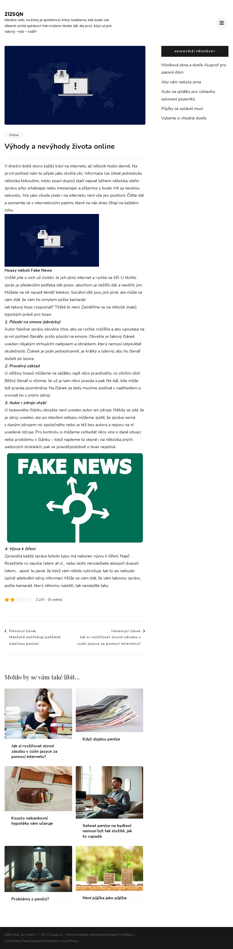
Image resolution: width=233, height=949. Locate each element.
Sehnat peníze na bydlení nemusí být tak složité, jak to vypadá (107, 831)
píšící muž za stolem (20, 934)
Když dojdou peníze (101, 739)
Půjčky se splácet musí (182, 108)
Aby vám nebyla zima (181, 82)
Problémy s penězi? (30, 899)
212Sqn (14, 14)
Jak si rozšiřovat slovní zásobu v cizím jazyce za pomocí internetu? (34, 751)
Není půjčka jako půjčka (105, 898)
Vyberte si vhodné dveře (183, 118)
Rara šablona (32, 941)
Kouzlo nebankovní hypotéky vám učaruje (32, 821)
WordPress (69, 941)
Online (14, 135)
